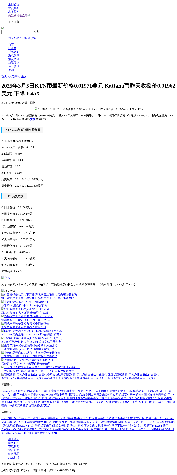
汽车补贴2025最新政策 (22, 38)
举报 (7, 277)
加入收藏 (13, 21)
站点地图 (13, 8)
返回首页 (13, 4)
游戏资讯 (13, 55)
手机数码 (13, 51)
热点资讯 (13, 59)
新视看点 (13, 62)
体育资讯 (13, 66)
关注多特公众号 (18, 15)
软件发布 (13, 450)
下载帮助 (13, 446)
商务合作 (13, 442)
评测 (11, 70)
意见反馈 (13, 457)
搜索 (36, 31)
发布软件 (13, 11)
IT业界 (12, 48)
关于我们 (13, 439)
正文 (24, 76)
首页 (11, 44)
